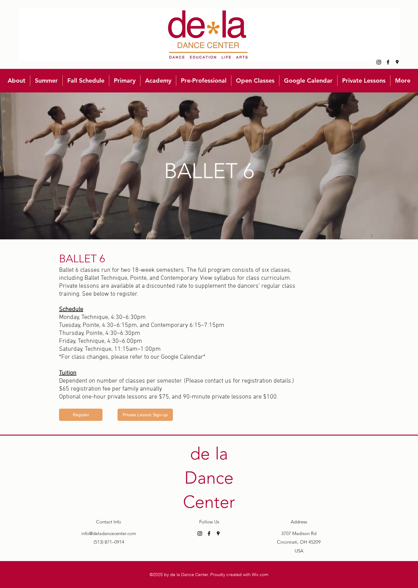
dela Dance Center (209, 477)
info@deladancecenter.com (108, 533)
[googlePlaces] (397, 62)
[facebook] (388, 62)
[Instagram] (379, 62)
